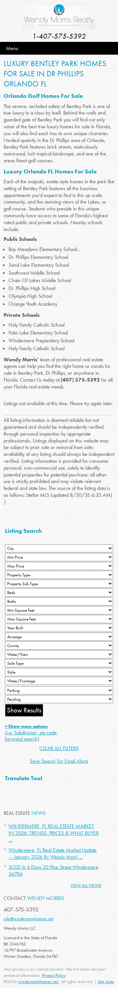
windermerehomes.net (38, 981)
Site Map (106, 981)
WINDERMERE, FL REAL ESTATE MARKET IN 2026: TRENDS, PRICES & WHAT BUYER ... (54, 833)
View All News (85, 885)
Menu (12, 48)
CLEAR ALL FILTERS (59, 748)
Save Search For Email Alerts (59, 761)
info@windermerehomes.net (28, 919)
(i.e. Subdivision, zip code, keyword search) (31, 732)
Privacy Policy (54, 975)
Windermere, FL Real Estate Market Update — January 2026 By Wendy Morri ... (53, 853)
